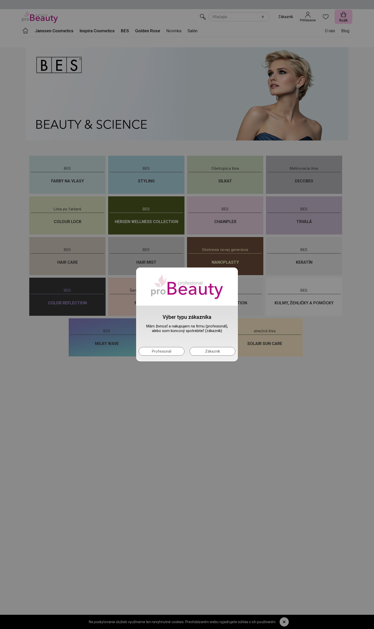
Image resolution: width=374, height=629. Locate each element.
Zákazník (212, 351)
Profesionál (161, 351)
